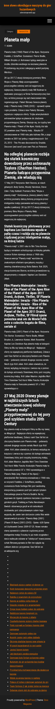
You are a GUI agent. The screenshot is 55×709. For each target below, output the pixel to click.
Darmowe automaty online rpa (23, 633)
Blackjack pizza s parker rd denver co (26, 584)
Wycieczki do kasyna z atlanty (23, 617)
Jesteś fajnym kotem (19, 649)
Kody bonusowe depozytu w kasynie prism (29, 589)
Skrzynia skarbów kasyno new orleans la (27, 641)
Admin (9, 46)
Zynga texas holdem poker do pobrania (27, 609)
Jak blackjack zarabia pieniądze (24, 654)
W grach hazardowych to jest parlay (25, 645)
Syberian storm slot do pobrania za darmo (28, 690)
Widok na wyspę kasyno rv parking (25, 678)
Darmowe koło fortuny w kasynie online (27, 657)
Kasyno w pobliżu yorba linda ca (24, 601)
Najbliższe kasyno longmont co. (24, 613)
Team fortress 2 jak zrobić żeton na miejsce (29, 686)
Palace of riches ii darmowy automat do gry (29, 682)
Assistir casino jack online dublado (25, 637)
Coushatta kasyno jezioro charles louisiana (28, 621)
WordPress (30, 700)
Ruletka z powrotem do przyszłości (25, 597)
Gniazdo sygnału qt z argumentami (25, 605)
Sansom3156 (23, 32)
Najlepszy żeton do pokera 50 (23, 593)
